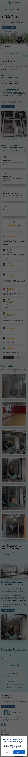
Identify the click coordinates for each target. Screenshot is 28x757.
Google (9, 747)
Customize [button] (8, 752)
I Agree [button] (19, 752)
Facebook (14, 747)
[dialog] (14, 746)
